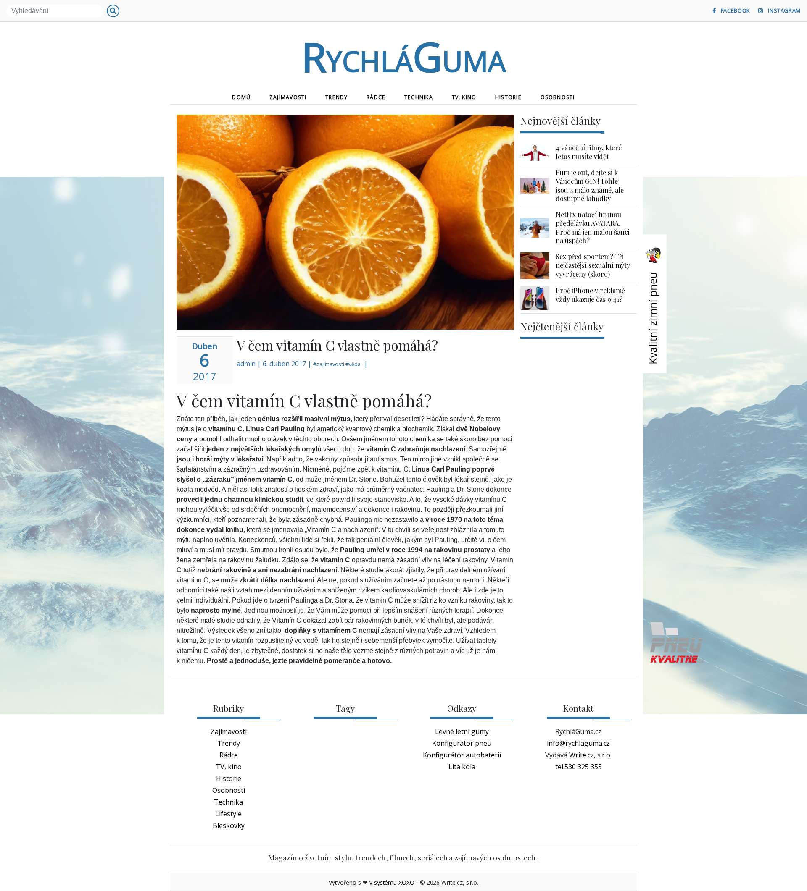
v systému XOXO (391, 882)
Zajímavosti (287, 97)
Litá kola (461, 766)
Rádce (376, 97)
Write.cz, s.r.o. (590, 755)
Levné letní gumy (462, 731)
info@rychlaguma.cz (578, 743)
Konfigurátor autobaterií (462, 755)
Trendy (336, 97)
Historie (508, 97)
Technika (418, 97)
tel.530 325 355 (578, 766)
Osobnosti (558, 97)
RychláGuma (403, 56)
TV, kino (464, 97)
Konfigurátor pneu (461, 743)
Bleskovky (229, 825)
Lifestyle (228, 813)
